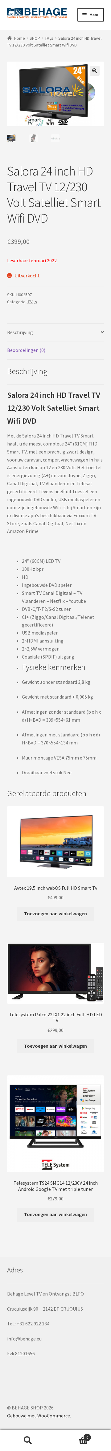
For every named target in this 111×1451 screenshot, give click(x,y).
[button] (95, 71)
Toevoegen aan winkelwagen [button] (55, 913)
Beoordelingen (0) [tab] (26, 350)
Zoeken (28, 1440)
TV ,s (49, 38)
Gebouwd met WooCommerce (38, 1416)
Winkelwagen (72, 1435)
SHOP (35, 38)
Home (19, 38)
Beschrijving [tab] (20, 332)
